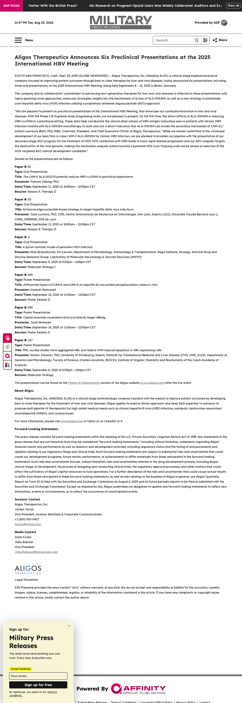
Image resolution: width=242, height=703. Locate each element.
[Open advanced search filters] (205, 40)
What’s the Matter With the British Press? (43, 6)
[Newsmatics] (7, 364)
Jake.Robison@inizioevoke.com (36, 552)
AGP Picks (11, 5)
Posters (84, 383)
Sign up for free (38, 685)
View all (233, 5)
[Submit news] (7, 338)
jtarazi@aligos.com (28, 524)
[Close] (69, 625)
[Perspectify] (7, 347)
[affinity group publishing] (7, 356)
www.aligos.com (72, 421)
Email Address (20, 669)
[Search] (196, 40)
